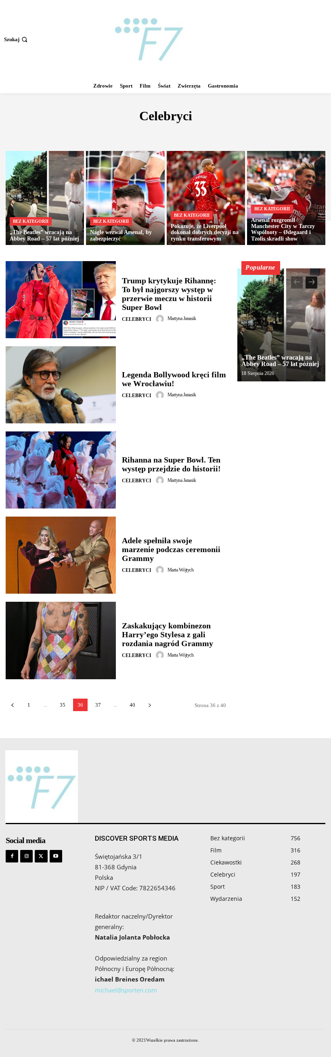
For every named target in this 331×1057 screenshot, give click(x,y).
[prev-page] (12, 705)
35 (62, 705)
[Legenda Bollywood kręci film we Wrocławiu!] (61, 384)
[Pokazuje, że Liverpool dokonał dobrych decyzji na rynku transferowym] (206, 198)
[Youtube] (56, 856)
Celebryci (136, 319)
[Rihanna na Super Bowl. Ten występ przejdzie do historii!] (61, 470)
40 (132, 705)
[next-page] (149, 705)
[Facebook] (12, 856)
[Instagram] (26, 856)
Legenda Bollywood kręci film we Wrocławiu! (174, 379)
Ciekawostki (254, 133)
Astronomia (159, 133)
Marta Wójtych (181, 570)
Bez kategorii (205, 133)
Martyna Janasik (182, 318)
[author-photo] (161, 319)
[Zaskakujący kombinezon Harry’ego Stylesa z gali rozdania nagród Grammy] (61, 640)
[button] (16, 39)
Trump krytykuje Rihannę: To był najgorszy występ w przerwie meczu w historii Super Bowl (169, 294)
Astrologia (115, 133)
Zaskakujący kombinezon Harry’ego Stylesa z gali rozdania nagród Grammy (167, 634)
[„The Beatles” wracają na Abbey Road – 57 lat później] (45, 198)
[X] (41, 856)
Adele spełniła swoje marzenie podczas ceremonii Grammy (171, 549)
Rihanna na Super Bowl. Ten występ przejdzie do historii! (171, 464)
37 (98, 705)
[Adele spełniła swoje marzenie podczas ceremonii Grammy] (61, 555)
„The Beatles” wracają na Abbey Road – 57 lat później (280, 360)
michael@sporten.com (126, 990)
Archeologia (70, 133)
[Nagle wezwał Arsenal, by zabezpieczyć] (125, 198)
